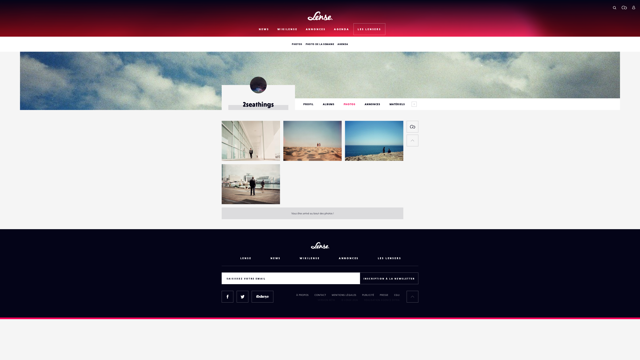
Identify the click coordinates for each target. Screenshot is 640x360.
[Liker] (272, 130)
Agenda (341, 29)
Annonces (316, 29)
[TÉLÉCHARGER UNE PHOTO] (412, 126)
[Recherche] (614, 7)
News (264, 29)
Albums (328, 104)
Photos (297, 44)
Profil (308, 104)
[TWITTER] (242, 296)
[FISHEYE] (262, 296)
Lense (246, 258)
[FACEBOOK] (227, 296)
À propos (302, 295)
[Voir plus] (414, 104)
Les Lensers (369, 29)
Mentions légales (344, 295)
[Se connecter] (633, 7)
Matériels (397, 104)
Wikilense (287, 29)
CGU (397, 295)
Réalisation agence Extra (382, 300)
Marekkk (230, 154)
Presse (384, 295)
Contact (320, 295)
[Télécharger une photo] (624, 7)
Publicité (368, 295)
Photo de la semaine (320, 44)
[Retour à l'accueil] (320, 16)
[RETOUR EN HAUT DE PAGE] (412, 140)
